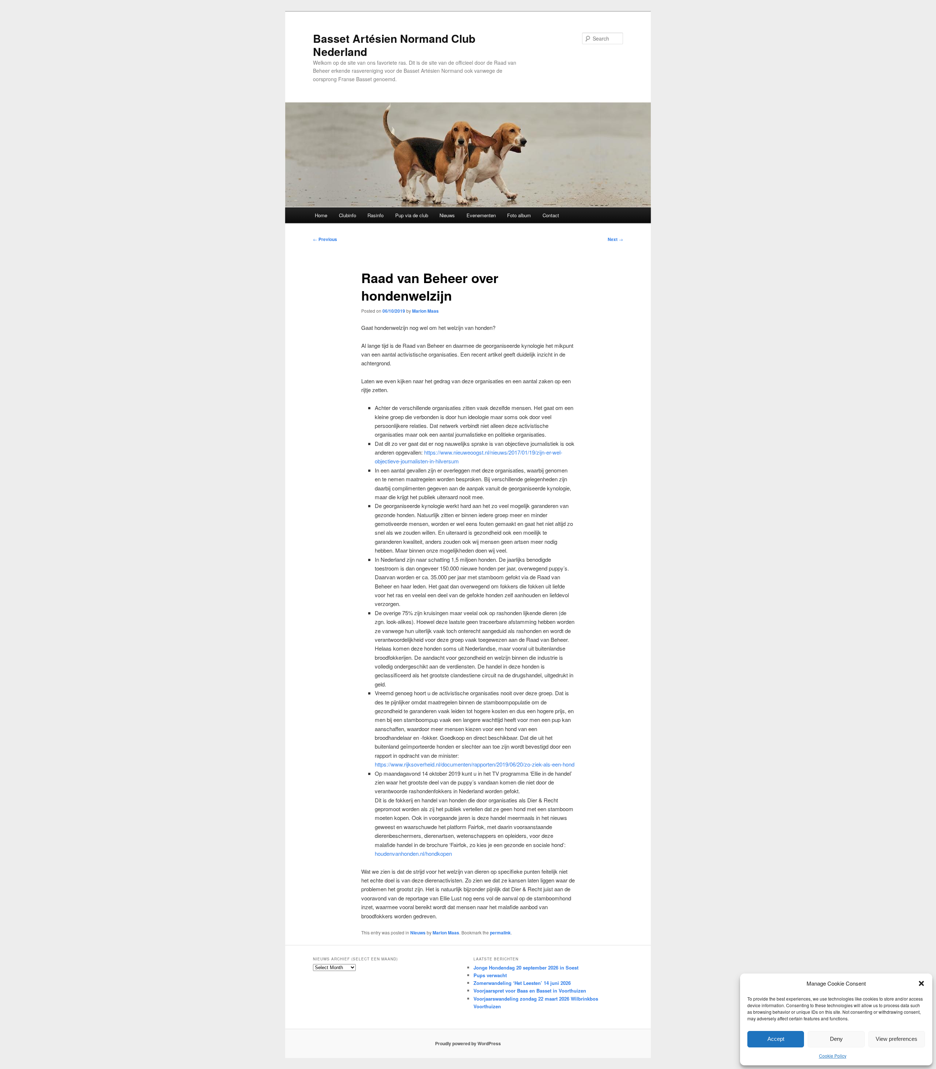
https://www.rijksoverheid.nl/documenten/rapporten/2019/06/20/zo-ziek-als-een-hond (474, 764)
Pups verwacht (490, 975)
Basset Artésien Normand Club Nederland (394, 44)
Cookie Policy (832, 1056)
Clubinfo (347, 215)
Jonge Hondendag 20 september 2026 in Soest (525, 967)
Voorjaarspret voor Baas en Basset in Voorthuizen (529, 990)
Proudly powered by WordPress (468, 1043)
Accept (775, 1039)
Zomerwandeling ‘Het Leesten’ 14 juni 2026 (522, 982)
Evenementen (481, 215)
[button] (921, 983)
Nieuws (447, 215)
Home (321, 215)
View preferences (896, 1039)
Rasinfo (375, 215)
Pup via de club (411, 215)
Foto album (519, 215)
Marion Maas (425, 311)
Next (615, 239)
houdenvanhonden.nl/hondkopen (413, 853)
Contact (551, 215)
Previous (325, 239)
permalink (500, 932)
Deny (836, 1039)
